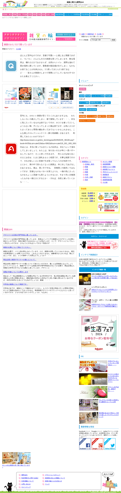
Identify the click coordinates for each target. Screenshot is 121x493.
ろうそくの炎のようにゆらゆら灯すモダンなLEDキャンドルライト (113, 377)
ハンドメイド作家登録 (72, 14)
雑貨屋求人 (106, 103)
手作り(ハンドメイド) (110, 172)
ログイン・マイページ (87, 120)
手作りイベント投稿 (105, 14)
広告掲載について (27, 481)
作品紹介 (83, 109)
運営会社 (24, 475)
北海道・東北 (89, 164)
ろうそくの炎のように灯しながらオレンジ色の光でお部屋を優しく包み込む (104, 277)
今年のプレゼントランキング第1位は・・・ (113, 363)
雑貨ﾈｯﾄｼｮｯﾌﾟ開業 (109, 167)
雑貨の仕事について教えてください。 (17, 247)
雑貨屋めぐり (86, 161)
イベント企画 (91, 116)
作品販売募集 (91, 109)
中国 (86, 174)
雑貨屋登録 (59, 14)
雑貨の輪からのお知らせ (53, 481)
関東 (86, 167)
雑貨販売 (106, 174)
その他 (18, 49)
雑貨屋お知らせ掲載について (55, 478)
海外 (86, 180)
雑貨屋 (82, 96)
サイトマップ (26, 487)
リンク (47, 484)
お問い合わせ (26, 484)
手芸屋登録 (85, 14)
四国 (43, 14)
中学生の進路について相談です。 (15, 284)
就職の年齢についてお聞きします (15, 272)
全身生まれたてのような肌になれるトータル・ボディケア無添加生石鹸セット (104, 306)
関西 (86, 172)
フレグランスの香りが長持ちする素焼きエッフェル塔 (109, 401)
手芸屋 (88, 96)
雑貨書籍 (83, 116)
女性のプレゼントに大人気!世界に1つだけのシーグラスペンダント (104, 290)
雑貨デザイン (107, 177)
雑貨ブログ (102, 116)
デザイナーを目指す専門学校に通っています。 (20, 235)
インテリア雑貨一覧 (99, 269)
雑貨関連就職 (107, 180)
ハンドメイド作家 (98, 96)
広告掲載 (94, 14)
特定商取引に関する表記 (29, 478)
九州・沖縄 (89, 177)
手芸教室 (109, 96)
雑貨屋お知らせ (95, 103)
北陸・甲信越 (22, 14)
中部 (86, 169)
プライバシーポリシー (52, 475)
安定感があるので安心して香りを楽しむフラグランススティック (109, 415)
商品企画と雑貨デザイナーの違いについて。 (19, 260)
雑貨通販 (83, 89)
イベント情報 (84, 103)
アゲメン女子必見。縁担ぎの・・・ (113, 389)
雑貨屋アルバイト (109, 169)
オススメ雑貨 (107, 161)
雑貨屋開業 (106, 164)
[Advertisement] (15, 196)
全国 (82, 34)
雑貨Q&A (90, 34)
